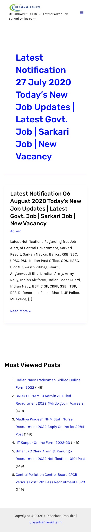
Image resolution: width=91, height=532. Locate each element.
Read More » (20, 310)
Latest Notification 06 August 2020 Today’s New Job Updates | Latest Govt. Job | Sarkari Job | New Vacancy (45, 208)
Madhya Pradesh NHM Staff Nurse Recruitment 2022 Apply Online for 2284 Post (50, 426)
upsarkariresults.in (45, 522)
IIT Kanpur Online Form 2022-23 (43, 442)
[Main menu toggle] (82, 12)
